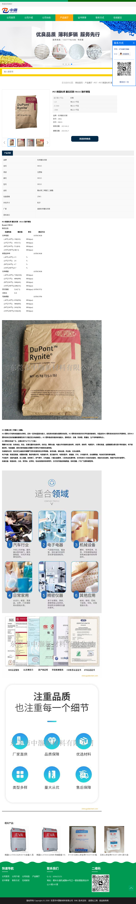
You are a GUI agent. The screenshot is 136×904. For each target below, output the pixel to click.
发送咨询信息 (84, 139)
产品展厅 (64, 17)
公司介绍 (28, 17)
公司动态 (46, 17)
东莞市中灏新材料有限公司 (62, 901)
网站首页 (79, 83)
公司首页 (11, 17)
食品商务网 (104, 901)
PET (95, 83)
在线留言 (117, 17)
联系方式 (100, 17)
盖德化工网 (93, 901)
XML (76, 901)
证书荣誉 (82, 17)
